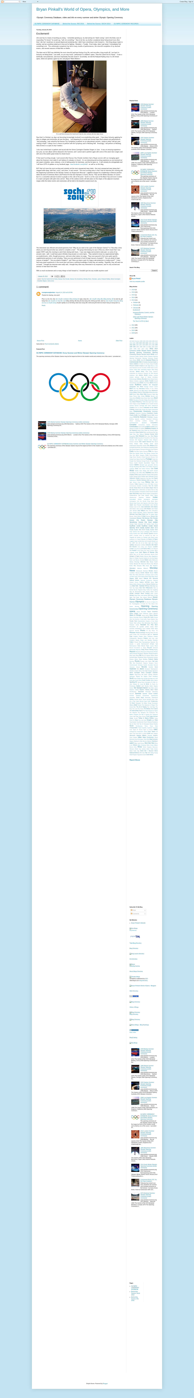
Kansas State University (136, 524)
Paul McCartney (146, 623)
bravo (152, 398)
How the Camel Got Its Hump (49, 279)
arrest (137, 382)
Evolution (148, 449)
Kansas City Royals (137, 520)
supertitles (132, 697)
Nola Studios (146, 591)
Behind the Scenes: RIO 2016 (73, 24)
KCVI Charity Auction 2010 (145, 528)
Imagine (148, 493)
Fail (135, 451)
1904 (147, 341)
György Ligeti (144, 476)
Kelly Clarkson (133, 531)
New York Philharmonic (146, 587)
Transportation (134, 727)
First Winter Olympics (138, 455)
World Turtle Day (134, 750)
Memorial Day (144, 561)
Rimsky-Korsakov (153, 653)
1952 (131, 344)
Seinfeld (151, 667)
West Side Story (149, 743)
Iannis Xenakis (154, 491)
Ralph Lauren (150, 645)
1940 (150, 343)
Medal (146, 560)
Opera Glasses (153, 613)
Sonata (146, 678)
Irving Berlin (150, 501)
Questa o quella (135, 644)
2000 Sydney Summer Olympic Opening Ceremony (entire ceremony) (147, 140)
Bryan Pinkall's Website (138, 923)
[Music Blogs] (134, 1030)
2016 (133, 292)
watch (132, 743)
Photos (142, 630)
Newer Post (40, 341)
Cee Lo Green (139, 407)
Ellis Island (155, 441)
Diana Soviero (139, 432)
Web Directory (134, 991)
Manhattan (147, 554)
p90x (145, 619)
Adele (135, 369)
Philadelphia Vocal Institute (142, 628)
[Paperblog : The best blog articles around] (135, 938)
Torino (146, 726)
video (140, 737)
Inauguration (154, 493)
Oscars (156, 617)
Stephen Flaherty (144, 689)
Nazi (156, 582)
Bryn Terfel (143, 401)
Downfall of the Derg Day (151, 438)
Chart (139, 415)
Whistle (135, 745)
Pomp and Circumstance (140, 634)
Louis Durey (140, 550)
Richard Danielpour (138, 653)
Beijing (131, 392)
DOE (156, 434)
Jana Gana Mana (153, 503)
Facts (131, 451)
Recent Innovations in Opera (138, 647)
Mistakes (139, 568)
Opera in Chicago (135, 615)
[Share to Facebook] (62, 276)
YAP (149, 752)
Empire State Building (141, 443)
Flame (134, 457)
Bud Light (148, 401)
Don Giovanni (140, 436)
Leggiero (132, 541)
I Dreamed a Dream (144, 491)
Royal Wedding (143, 659)
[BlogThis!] (58, 276)
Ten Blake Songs (146, 703)
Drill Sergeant (139, 439)
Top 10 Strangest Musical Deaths (149, 724)
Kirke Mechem (154, 531)
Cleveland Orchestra (152, 419)
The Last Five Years (137, 708)
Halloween (132, 478)
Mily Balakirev (154, 565)
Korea (131, 533)
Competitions (154, 422)
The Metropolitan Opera (136, 710)
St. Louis (140, 684)
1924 (137, 343)
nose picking (144, 595)
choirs (156, 415)
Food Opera (136, 459)
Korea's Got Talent (138, 533)
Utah (152, 733)
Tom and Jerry (142, 720)
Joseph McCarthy (137, 512)
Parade (131, 621)
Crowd (152, 426)
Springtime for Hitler (150, 682)
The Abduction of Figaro (148, 705)
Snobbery (155, 676)
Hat (147, 478)
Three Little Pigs (134, 716)
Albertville (132, 371)
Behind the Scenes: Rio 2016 (135, 1298)
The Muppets (133, 712)
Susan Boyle (140, 697)
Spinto (156, 680)
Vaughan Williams (141, 735)
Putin (140, 642)
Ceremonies (137, 411)
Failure (141, 451)
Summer (138, 693)
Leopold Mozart (151, 541)
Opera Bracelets (141, 611)
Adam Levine (154, 367)
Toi (133, 720)
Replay (156, 649)
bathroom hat (137, 390)
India (142, 495)
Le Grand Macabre (140, 539)
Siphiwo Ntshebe (153, 674)
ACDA (148, 367)
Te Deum (132, 703)
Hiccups (151, 480)
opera (99, 279)
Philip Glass (154, 628)
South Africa (138, 680)
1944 (153, 343)
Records (149, 647)
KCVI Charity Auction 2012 (150, 529)
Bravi (149, 398)
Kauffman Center (135, 526)
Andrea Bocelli (143, 375)
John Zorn (148, 510)
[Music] (132, 964)
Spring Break (141, 682)
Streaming (155, 691)
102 (131, 341)
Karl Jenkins (147, 524)
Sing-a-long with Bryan (141, 674)
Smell (150, 676)
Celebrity (132, 409)
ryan (146, 661)
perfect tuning (149, 626)
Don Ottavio (154, 436)
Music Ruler (148, 576)
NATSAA (147, 582)
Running (132, 661)
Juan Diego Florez (140, 514)
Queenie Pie (154, 642)
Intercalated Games (136, 499)
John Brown (133, 508)
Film (149, 451)
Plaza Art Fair (154, 632)
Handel (138, 478)
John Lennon (139, 508)
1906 (150, 341)
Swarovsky (147, 697)
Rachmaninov (133, 645)
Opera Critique (134, 613)
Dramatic (132, 439)
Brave (145, 398)
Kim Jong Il (141, 531)
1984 (156, 344)
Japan (131, 505)
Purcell (136, 642)
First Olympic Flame (138, 453)
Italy (135, 503)
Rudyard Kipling (106, 279)
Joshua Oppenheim (148, 512)
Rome (145, 657)
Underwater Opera (142, 731)
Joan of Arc (137, 506)
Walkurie (149, 741)
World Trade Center (152, 749)
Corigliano (147, 426)
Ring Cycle (132, 655)
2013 (133, 300)
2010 (133, 330)
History (147, 482)
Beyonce (149, 394)
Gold (152, 468)
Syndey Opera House (140, 699)
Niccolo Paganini (138, 589)
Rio (140, 655)
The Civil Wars (151, 707)
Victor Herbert (133, 737)
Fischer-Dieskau (153, 455)
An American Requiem (142, 373)
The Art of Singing (141, 707)
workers (144, 749)
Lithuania (148, 544)
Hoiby (136, 484)
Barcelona (142, 388)
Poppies (135, 636)
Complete (133, 424)
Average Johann (148, 386)
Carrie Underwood (153, 405)
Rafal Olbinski (141, 645)
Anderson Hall (134, 375)
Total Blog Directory (135, 943)
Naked (140, 578)
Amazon (155, 371)
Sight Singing (148, 670)
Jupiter (152, 514)
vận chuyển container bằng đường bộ (67, 299)
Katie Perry (154, 524)
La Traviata (144, 537)
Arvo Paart (146, 382)
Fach (152, 449)
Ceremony (147, 411)
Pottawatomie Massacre (136, 638)
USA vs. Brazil (142, 733)
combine (144, 420)
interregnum (147, 499)
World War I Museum (146, 750)
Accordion (144, 367)
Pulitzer (132, 642)
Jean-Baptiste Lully (147, 505)
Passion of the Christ (152, 621)
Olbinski (150, 597)
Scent (156, 663)
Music (156, 572)
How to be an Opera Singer (145, 487)
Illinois (144, 493)
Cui (139, 428)
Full (157, 463)
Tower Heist (154, 726)
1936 (146, 343)
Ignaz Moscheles (134, 493)
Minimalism (133, 568)
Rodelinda (140, 657)
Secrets (144, 667)
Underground (133, 731)
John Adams (154, 506)
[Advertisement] (144, 63)
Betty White (143, 394)
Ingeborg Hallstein (144, 497)
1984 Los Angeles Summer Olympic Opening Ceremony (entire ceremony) (148, 155)
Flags (131, 457)
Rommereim (150, 657)
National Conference (146, 580)
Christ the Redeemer (140, 417)
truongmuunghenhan (48, 292)
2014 (133, 297)
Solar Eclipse (137, 678)
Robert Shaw (154, 655)
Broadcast (136, 400)
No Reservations (137, 591)
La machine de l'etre (149, 535)
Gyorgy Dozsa (137, 476)
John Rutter (154, 508)
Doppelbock (141, 438)
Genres (156, 464)
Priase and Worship (146, 640)
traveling (144, 727)
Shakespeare (154, 669)
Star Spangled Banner (141, 688)
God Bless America (144, 468)
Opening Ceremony (148, 608)
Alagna (149, 369)
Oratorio (141, 617)
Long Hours (137, 548)
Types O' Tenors (137, 729)
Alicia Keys (149, 371)
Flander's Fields (141, 457)
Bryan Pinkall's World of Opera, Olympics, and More (82, 9)
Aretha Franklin (149, 381)
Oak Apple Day (137, 597)
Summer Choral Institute (150, 693)
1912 (156, 341)
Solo (142, 678)
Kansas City (140, 518)
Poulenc (145, 638)
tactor (153, 699)
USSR (148, 733)
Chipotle (149, 415)
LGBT (133, 543)
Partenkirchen (141, 621)
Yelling (152, 752)
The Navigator (142, 712)
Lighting (132, 544)
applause (141, 381)
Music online (133, 1032)
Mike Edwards (137, 565)
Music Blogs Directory (136, 971)
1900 (144, 341)
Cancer (147, 403)
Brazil (156, 398)
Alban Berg (155, 369)
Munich (152, 572)
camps (138, 403)
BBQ (143, 390)
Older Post (119, 341)
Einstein (132, 441)
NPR (149, 595)
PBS (148, 624)
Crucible (136, 428)
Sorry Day (132, 680)
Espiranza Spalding (149, 447)
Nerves (144, 584)
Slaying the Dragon (142, 676)
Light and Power (153, 543)
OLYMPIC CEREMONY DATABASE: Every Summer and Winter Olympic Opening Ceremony (70, 353)
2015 (133, 295)
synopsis (149, 699)
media (150, 560)
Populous (150, 636)
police (131, 634)
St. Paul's (152, 684)
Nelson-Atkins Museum (136, 584)
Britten (131, 400)
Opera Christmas (152, 611)
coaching (137, 420)
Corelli (142, 426)
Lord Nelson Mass (145, 548)
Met (139, 563)
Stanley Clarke (149, 686)
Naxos (152, 582)
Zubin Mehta (149, 754)
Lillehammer (137, 544)
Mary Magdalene (153, 556)
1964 (140, 344)
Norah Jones (154, 591)
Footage (149, 459)
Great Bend (154, 472)
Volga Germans (153, 739)
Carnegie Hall (143, 405)
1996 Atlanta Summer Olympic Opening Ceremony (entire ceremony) (68, 422)
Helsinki (139, 480)
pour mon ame (153, 638)
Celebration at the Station (150, 407)
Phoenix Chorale (134, 630)
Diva (134, 434)
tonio (153, 720)
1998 (144, 346)
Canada (143, 403)
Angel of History (146, 377)
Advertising (144, 369)
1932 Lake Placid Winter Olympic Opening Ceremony (143, 317)
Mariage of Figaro (135, 556)
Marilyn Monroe (144, 556)
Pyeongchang (146, 642)
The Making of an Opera (151, 708)
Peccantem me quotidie (137, 626)
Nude (152, 595)
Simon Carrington (135, 672)
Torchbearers (139, 726)
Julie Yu (148, 514)
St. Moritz (146, 684)
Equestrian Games (142, 445)
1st (147, 346)
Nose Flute (137, 595)
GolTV (151, 470)
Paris (135, 621)
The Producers (151, 712)
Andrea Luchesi (153, 375)
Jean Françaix (137, 505)
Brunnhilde (151, 400)
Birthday (147, 396)
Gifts (140, 466)
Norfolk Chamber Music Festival (139, 593)
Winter (140, 747)
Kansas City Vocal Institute (148, 522)
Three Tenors (142, 716)
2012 (133, 325)
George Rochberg (134, 466)
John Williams (141, 510)
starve (156, 688)
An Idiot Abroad (153, 373)
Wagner (132, 741)
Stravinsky (148, 691)
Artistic (141, 382)
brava (142, 398)
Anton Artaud (150, 379)
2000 (149, 346)
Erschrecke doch (139, 447)
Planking (148, 632)
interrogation (133, 501)
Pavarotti (143, 624)
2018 (133, 289)
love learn (147, 550)
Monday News (87, 279)
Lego (135, 541)
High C (156, 480)
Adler (139, 369)
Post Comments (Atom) (52, 344)
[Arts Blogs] (134, 928)
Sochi (49, 281)
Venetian (150, 735)
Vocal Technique (139, 739)
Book (134, 398)
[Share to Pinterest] (64, 276)
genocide (150, 464)
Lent (145, 541)
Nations (142, 582)
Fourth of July (149, 461)
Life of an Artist (143, 543)
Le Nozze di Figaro (152, 539)
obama (145, 597)
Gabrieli (131, 464)
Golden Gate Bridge (140, 470)
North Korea (154, 593)
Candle (151, 403)
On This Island (150, 603)
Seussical (147, 669)
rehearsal (155, 647)
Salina (149, 661)
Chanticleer (150, 413)
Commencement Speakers (138, 422)
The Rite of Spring (144, 714)
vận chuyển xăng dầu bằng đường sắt (101, 299)
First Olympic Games (149, 453)
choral (131, 417)
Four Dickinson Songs (139, 461)
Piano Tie (155, 630)
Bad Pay (135, 388)
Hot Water (151, 484)
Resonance (144, 651)
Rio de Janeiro (146, 655)
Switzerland (155, 697)
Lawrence (132, 539)
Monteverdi (139, 570)
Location (155, 546)
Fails (137, 451)
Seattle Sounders (148, 665)
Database (148, 428)
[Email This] (55, 276)
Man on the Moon (139, 554)
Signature (155, 670)
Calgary (135, 403)
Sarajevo (151, 663)
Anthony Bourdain (142, 379)
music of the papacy (139, 576)
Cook (139, 426)
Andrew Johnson (134, 377)
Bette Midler (136, 394)
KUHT (131, 535)
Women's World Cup (135, 749)
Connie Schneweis (152, 424)
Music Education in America (143, 574)
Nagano (132, 578)
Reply (43, 305)
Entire (151, 443)
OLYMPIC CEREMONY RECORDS (126, 24)
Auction (132, 384)
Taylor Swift (147, 701)
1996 (141, 346)
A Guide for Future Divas (146, 363)
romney (156, 657)
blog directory (133, 930)
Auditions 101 (147, 384)
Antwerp (136, 381)
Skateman (132, 676)
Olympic (155, 597)
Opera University (134, 617)
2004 (156, 346)
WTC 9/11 (142, 752)
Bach (131, 388)
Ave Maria (140, 386)
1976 (150, 344)
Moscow (138, 572)
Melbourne (155, 560)
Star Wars (151, 688)
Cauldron (132, 407)
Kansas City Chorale (63, 279)
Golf (148, 470)
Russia (137, 661)
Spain (152, 680)
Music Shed (155, 576)
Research (138, 651)
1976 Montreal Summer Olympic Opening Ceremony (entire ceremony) (147, 251)
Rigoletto (146, 653)
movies (142, 572)
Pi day (149, 630)
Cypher (142, 428)
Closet (131, 420)
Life (137, 543)
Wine (135, 747)
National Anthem (134, 580)
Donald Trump (133, 438)
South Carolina (146, 680)
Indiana (147, 495)
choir (152, 415)
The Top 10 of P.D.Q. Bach (141, 321)
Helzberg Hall (145, 480)
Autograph (155, 384)
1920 (134, 343)
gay (146, 464)
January (135, 308)
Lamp (156, 537)
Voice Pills (146, 739)
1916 (131, 343)
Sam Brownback (137, 663)
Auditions (138, 385)
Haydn (156, 478)
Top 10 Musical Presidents (151, 722)
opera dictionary (143, 613)
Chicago (143, 415)
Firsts (147, 455)
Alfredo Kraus (140, 371)
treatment (149, 727)
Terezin (139, 705)
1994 (137, 346)
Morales (151, 570)
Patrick (131, 623)
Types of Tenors (148, 729)
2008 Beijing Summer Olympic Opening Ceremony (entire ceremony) (68, 433)
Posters (156, 636)
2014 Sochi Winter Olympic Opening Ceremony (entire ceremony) (148, 221)
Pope (131, 636)
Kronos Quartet (148, 533)
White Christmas (142, 745)
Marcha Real (154, 554)
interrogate (155, 499)
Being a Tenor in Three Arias (141, 392)
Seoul (156, 667)
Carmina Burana (134, 405)
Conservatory (134, 426)
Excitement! (136, 310)
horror (145, 484)
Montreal (145, 570)
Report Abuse (135, 760)
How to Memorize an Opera (143, 489)
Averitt (156, 386)
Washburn (155, 741)
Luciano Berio (154, 550)
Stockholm (141, 691)
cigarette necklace (140, 419)
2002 (153, 346)
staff (142, 686)
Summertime (146, 695)
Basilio (131, 390)
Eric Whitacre (151, 445)
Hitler (152, 482)
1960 (137, 344)
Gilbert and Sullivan (147, 466)
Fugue (153, 463)
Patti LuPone (137, 623)
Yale (146, 752)
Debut (156, 430)
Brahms (138, 398)
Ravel (156, 645)
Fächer (156, 449)
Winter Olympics (147, 747)
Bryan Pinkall (136, 278)
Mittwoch (145, 568)
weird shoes (141, 743)
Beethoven (155, 390)
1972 (146, 344)
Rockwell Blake (133, 657)
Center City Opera (146, 409)
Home (80, 341)
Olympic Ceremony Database (140, 599)
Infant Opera (154, 495)
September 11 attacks (137, 669)
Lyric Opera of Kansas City (148, 552)
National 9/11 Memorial (151, 578)
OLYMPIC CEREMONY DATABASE (47, 24)
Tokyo (136, 720)
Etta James (132, 449)
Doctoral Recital (149, 434)
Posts (134, 910)
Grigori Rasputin (142, 474)
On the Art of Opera (150, 602)
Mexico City (150, 563)
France (156, 461)
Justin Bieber (137, 516)
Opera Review (153, 615)
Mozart (147, 572)
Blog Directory (134, 948)
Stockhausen (133, 691)
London (132, 548)
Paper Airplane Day (152, 619)
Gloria (136, 468)
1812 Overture (135, 341)
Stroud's (132, 693)
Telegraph (138, 703)
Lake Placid (151, 537)
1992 (134, 346)
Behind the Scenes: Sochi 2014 (135, 1293)
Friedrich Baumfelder (144, 463)
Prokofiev (155, 640)
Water (135, 743)
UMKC (156, 729)
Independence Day (135, 495)
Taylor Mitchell (139, 701)
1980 (153, 344)
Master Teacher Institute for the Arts (144, 558)
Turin (131, 729)
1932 (143, 343)
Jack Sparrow (144, 503)
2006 (131, 348)
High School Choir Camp (137, 482)
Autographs (133, 386)
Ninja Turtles (146, 589)
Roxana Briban (134, 659)
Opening (145, 606)
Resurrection (150, 651)
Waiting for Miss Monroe (140, 741)
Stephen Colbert (134, 689)
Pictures (132, 632)
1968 (143, 344)
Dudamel (146, 439)
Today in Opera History (146, 718)
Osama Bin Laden (148, 617)
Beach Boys (148, 390)
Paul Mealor (154, 623)
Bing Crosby (141, 396)
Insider (155, 497)
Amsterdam (132, 373)
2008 (135, 348)
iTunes (138, 503)
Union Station (151, 731)
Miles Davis (146, 565)
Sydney (132, 699)
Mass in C (132, 558)
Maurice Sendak (140, 560)
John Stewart (133, 510)
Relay (142, 649)
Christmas (150, 417)
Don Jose (147, 436)
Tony (156, 720)
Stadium (138, 686)
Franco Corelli (133, 463)
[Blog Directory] (135, 1002)
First (131, 453)
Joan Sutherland (145, 506)
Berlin (131, 394)
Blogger (105, 1383)
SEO (146, 978)
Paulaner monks (134, 624)
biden (153, 394)
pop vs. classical (153, 634)
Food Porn (143, 459)
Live (139, 546)
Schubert (140, 665)
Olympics (94, 279)
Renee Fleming (149, 649)
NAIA (136, 578)
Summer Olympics (135, 695)
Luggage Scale (134, 552)
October (135, 302)
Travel (139, 727)
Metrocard (143, 563)
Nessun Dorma (150, 584)
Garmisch (142, 464)
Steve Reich (154, 689)
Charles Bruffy (134, 415)
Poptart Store (143, 636)
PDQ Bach (154, 624)
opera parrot (145, 615)
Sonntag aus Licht (153, 678)
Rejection (138, 649)
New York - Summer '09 (139, 586)
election (136, 441)
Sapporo (145, 663)
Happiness (143, 478)
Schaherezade (133, 665)
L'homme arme (138, 535)
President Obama (134, 640)
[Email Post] (51, 276)
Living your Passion (146, 546)
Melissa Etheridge (134, 561)
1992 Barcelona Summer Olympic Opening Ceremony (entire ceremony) (148, 205)
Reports (132, 651)
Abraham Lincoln (136, 367)
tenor (52, 281)
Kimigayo (147, 531)
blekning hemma (135, 966)
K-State (144, 516)
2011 (133, 328)
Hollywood (141, 484)
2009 (133, 333)
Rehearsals (132, 649)
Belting (151, 392)
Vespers (155, 735)
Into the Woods (141, 501)
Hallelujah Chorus (153, 476)
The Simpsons (154, 714)
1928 (140, 343)
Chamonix (138, 413)
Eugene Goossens (141, 449)
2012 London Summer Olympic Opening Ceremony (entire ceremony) (147, 188)
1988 (131, 346)
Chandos (143, 413)
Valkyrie (156, 733)
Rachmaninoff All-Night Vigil (149, 644)
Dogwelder (132, 436)
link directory (133, 959)
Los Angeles (133, 550)
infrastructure (133, 497)
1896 (141, 341)
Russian (142, 661)
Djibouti (142, 434)
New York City (151, 586)
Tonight (149, 720)
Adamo (131, 369)
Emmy (131, 443)
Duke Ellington (153, 439)
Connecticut (141, 424)
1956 (134, 344)
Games (136, 465)
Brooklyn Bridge (143, 400)
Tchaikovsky (154, 701)
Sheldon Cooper (134, 670)
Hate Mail (150, 478)
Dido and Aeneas (148, 432)
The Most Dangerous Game (150, 710)
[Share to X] (60, 276)
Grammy (148, 472)
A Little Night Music (149, 365)
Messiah (136, 563)
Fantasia (145, 451)
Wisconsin (155, 747)
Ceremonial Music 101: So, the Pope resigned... (148, 235)
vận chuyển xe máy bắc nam (57, 301)
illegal (140, 493)
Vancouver (132, 735)
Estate (156, 447)
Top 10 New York (134, 724)
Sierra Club (141, 670)
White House (150, 745)
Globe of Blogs (134, 1007)
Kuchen (156, 533)
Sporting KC (133, 682)
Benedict (155, 392)
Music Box (132, 574)
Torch (131, 726)
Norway (132, 595)
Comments (135, 914)
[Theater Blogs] (135, 976)
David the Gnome (149, 430)
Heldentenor (133, 480)
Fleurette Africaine (150, 457)
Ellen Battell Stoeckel (145, 441)
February (136, 305)
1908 (153, 341)
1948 (156, 343)
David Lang (141, 430)
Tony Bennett (140, 722)
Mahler (131, 554)
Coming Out (153, 420)
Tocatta (136, 718)
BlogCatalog (133, 1037)
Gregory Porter (134, 474)
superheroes (154, 695)
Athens (152, 382)
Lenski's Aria (141, 541)
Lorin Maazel (154, 548)
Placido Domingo (140, 632)
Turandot (155, 727)
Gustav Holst (150, 474)
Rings (137, 655)
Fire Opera (155, 451)
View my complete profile (137, 281)
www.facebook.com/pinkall (78, 164)
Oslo (131, 619)
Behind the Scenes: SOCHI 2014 (98, 24)
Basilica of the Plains (152, 388)
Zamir (144, 754)
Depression (132, 432)
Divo (138, 434)
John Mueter (147, 508)
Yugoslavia (140, 754)
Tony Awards (133, 722)
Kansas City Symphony (76, 279)
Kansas (148, 516)
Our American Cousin (138, 619)
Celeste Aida (138, 409)
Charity (156, 413)
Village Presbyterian (148, 737)
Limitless (143, 544)
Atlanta (156, 382)
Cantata (155, 403)
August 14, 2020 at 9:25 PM (64, 292)
